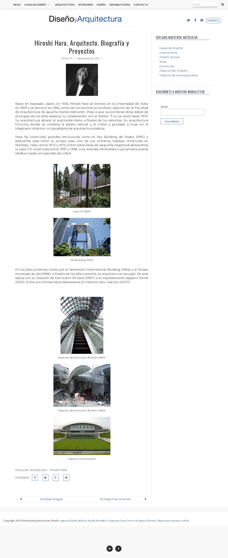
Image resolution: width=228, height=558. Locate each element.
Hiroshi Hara (58, 470)
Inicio (17, 4)
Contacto (141, 4)
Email (164, 106)
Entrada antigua (51, 499)
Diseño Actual (169, 57)
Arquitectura (65, 4)
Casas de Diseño (35, 4)
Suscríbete (213, 20)
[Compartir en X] (45, 478)
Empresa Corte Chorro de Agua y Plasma (132, 520)
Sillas (163, 61)
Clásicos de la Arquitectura (178, 75)
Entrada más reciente (115, 499)
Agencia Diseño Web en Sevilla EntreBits (83, 520)
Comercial (166, 66)
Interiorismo (168, 52)
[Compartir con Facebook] (35, 478)
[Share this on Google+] (56, 478)
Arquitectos (39, 470)
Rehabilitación (120, 4)
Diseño (101, 4)
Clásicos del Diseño (173, 70)
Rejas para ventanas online (173, 520)
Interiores (85, 4)
